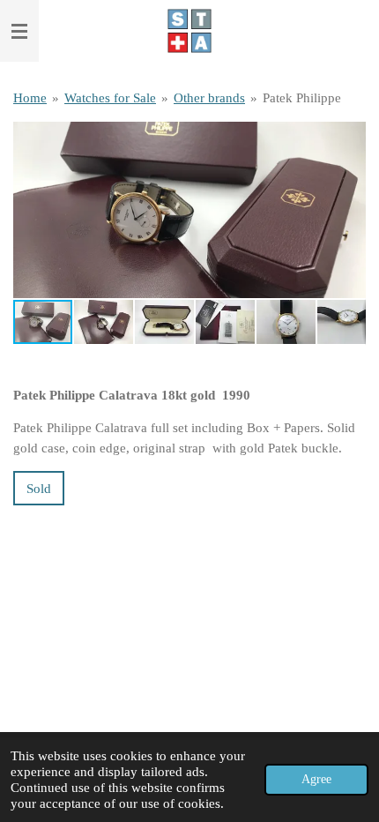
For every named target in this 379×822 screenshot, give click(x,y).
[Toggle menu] (19, 31)
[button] (350, 137)
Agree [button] (316, 779)
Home (30, 98)
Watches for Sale (110, 98)
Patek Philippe (302, 98)
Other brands (209, 98)
